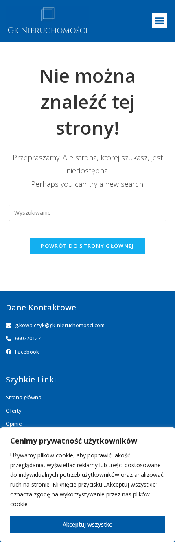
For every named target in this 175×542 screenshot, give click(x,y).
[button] (159, 20)
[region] (87, 484)
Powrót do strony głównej (87, 245)
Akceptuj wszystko (88, 524)
